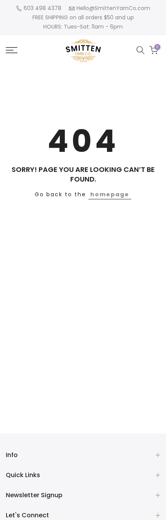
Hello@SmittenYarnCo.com (113, 8)
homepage (109, 194)
